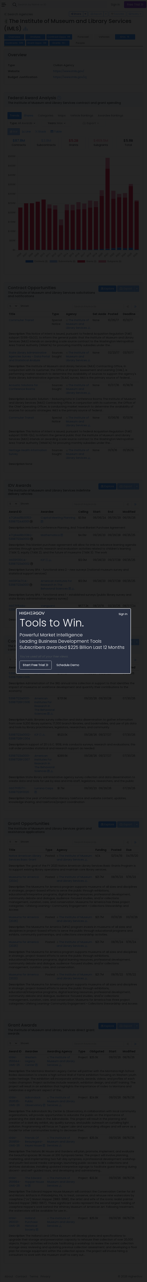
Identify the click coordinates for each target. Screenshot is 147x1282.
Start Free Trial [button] (34, 665)
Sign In (123, 614)
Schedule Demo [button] (67, 665)
